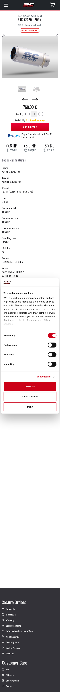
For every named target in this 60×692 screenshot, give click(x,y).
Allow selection (30, 396)
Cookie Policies (13, 647)
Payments (10, 608)
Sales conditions (13, 625)
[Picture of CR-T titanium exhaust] (22, 89)
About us (10, 653)
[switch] (52, 344)
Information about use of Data (19, 631)
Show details (43, 376)
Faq (7, 669)
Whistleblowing (12, 636)
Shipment (10, 674)
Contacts (10, 686)
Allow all (30, 386)
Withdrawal (11, 614)
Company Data (12, 642)
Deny (30, 406)
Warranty (10, 620)
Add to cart (30, 127)
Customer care (12, 680)
